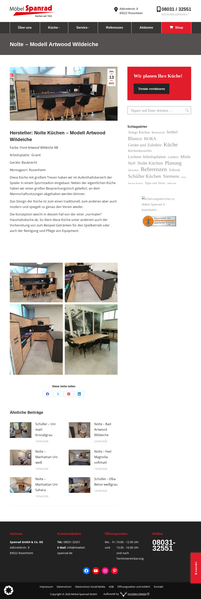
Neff (131, 163)
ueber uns (171, 183)
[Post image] (20, 430)
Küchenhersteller (140, 151)
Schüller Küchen (144, 176)
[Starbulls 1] (36, 282)
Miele (185, 156)
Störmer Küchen (135, 183)
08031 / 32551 (176, 9)
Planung (173, 163)
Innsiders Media (137, 594)
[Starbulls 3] (91, 282)
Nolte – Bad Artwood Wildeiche (102, 429)
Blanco (135, 138)
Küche (171, 144)
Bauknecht (158, 132)
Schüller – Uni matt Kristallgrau (45, 429)
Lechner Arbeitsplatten (147, 156)
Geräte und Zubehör (145, 145)
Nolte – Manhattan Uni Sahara (46, 484)
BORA (150, 138)
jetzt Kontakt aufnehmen (175, 14)
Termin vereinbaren (151, 88)
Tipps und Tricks (155, 183)
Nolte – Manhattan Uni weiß (46, 457)
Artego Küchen (139, 132)
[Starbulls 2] (36, 339)
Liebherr (173, 157)
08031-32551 (72, 542)
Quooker (133, 170)
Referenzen (154, 169)
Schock (174, 170)
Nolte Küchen (150, 163)
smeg (183, 177)
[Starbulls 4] (91, 339)
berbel (172, 131)
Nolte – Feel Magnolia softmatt (102, 457)
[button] (8, 590)
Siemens (171, 176)
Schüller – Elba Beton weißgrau (106, 482)
